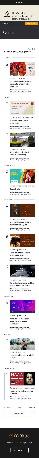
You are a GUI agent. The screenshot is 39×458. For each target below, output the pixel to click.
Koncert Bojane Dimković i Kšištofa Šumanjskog (20, 153)
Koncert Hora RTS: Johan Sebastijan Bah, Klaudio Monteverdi (19, 321)
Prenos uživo (31, 24)
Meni (6, 24)
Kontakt (21, 450)
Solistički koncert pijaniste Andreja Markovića (20, 254)
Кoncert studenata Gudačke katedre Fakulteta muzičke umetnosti (20, 84)
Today (19, 407)
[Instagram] (22, 436)
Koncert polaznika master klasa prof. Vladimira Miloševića (22, 284)
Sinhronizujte (18, 414)
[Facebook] (11, 436)
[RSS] (16, 436)
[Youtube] (27, 436)
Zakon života (15, 189)
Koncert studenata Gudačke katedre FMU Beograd (20, 223)
